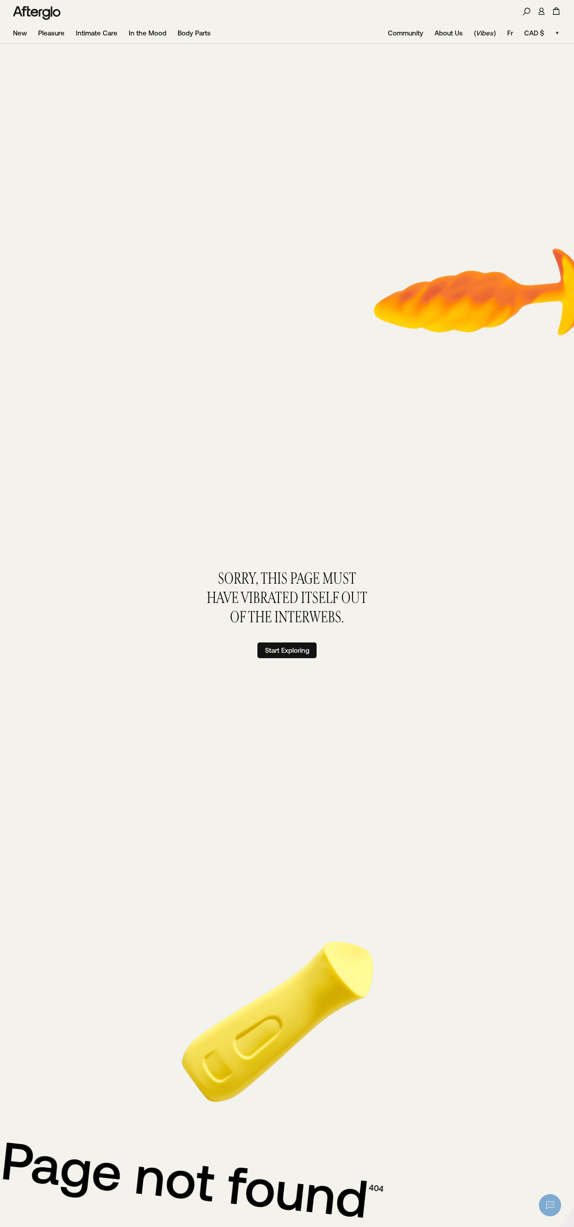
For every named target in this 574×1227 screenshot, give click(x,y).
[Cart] (556, 11)
